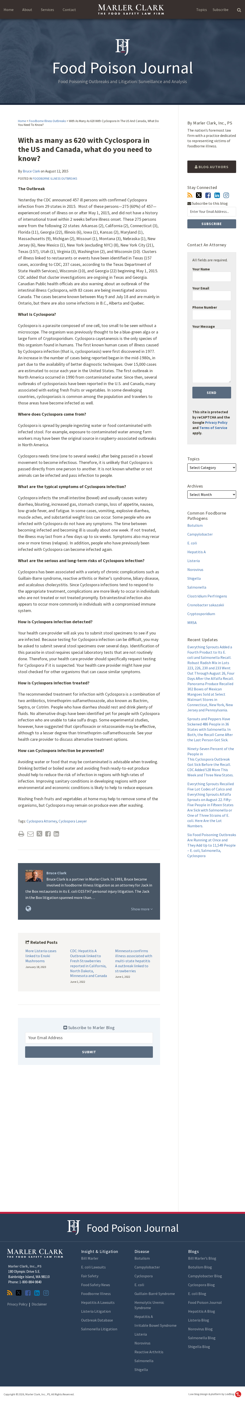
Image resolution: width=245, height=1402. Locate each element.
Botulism (195, 525)
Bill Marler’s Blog (202, 1258)
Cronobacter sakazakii (205, 604)
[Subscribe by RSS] (189, 195)
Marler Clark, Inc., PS (25, 1266)
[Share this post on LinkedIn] (56, 834)
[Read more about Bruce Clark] (28, 908)
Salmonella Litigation (99, 1329)
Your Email (200, 288)
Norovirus (195, 569)
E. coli (192, 543)
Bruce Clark (31, 171)
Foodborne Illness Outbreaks (47, 121)
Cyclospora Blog (201, 1284)
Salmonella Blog (202, 1337)
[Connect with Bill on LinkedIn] (217, 195)
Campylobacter (200, 534)
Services (47, 9)
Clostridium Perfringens (207, 596)
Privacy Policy (216, 422)
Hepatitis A (196, 551)
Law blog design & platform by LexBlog (212, 1394)
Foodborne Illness (96, 1293)
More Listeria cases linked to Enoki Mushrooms (40, 955)
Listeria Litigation (96, 1311)
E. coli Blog (197, 1293)
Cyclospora (143, 1275)
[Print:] (21, 834)
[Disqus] (89, 1138)
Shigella (194, 578)
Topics (201, 9)
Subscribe (220, 9)
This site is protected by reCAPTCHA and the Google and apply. (211, 422)
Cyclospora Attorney (42, 821)
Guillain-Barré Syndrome (154, 1293)
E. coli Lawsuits (93, 1267)
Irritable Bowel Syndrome (155, 1325)
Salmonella (196, 587)
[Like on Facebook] (208, 195)
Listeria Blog (198, 1320)
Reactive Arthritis (148, 1351)
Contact (69, 9)
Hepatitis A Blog (201, 1311)
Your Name (201, 269)
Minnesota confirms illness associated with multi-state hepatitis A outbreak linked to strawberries (133, 960)
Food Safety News (95, 1284)
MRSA (192, 622)
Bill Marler (89, 1258)
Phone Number (204, 307)
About (27, 9)
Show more (140, 909)
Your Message (203, 326)
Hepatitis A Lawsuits (98, 1302)
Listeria (193, 560)
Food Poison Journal (133, 1228)
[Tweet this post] (39, 834)
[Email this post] (30, 834)
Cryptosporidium (201, 613)
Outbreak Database (97, 1320)
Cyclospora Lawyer (73, 821)
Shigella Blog (199, 1346)
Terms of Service (213, 427)
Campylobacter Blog (205, 1275)
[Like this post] (48, 834)
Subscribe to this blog (209, 203)
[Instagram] (226, 195)
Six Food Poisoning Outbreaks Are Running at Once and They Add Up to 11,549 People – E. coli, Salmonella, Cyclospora (211, 845)
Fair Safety (89, 1275)
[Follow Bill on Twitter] (199, 195)
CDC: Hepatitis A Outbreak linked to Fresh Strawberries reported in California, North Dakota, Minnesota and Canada (88, 963)
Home (9, 9)
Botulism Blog (200, 1267)
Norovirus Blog (200, 1329)
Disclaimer (39, 1304)
